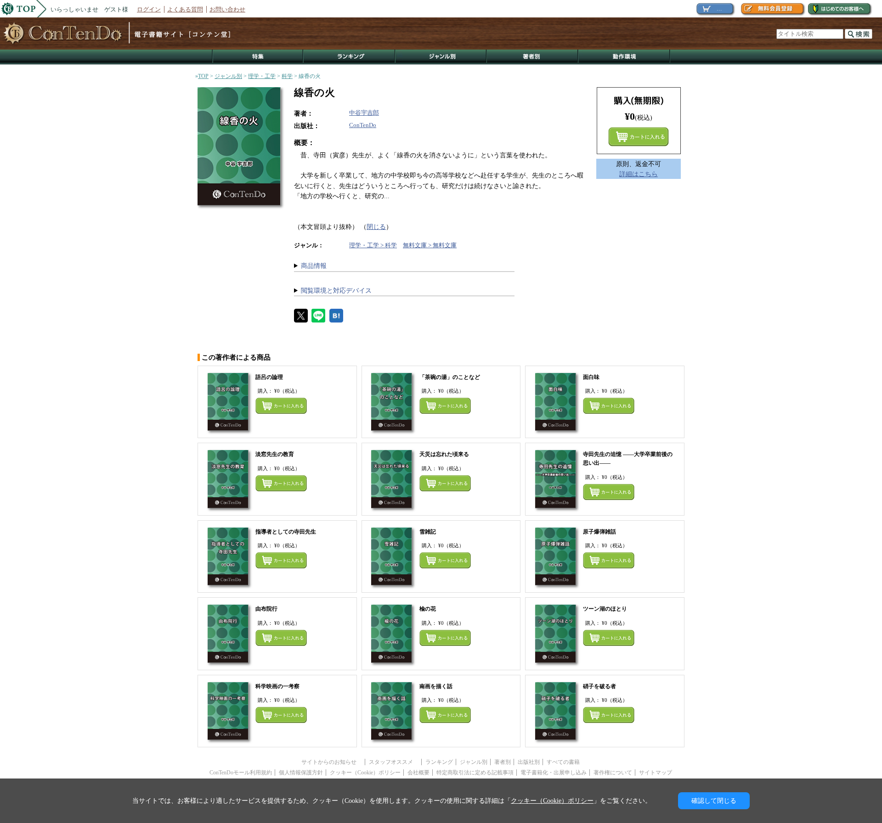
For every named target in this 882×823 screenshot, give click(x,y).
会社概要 (418, 772)
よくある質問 (185, 9)
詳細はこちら (638, 174)
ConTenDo (362, 125)
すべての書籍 (563, 762)
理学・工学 (262, 76)
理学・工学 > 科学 (373, 245)
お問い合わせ (227, 9)
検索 (858, 34)
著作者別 (532, 57)
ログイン (149, 9)
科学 (287, 76)
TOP (203, 76)
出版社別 (529, 762)
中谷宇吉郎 (364, 112)
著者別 (502, 762)
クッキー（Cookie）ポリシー (365, 772)
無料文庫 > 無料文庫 (430, 245)
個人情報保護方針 (301, 772)
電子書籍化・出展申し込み (553, 772)
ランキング (350, 57)
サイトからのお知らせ (331, 762)
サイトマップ (655, 772)
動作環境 (624, 57)
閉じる (376, 226)
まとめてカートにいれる (638, 137)
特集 (258, 57)
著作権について (613, 772)
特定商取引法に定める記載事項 (475, 772)
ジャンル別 (441, 57)
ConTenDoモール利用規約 (240, 772)
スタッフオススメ (393, 762)
